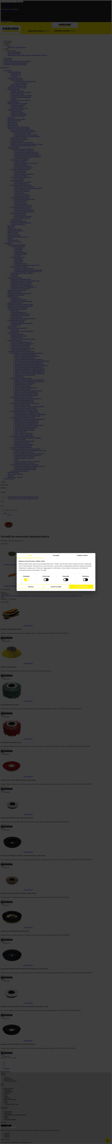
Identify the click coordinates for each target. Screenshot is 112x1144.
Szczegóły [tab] (56, 555)
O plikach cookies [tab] (82, 555)
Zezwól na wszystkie (81, 586)
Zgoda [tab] (30, 555)
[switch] (46, 579)
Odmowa (31, 586)
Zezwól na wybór (56, 586)
